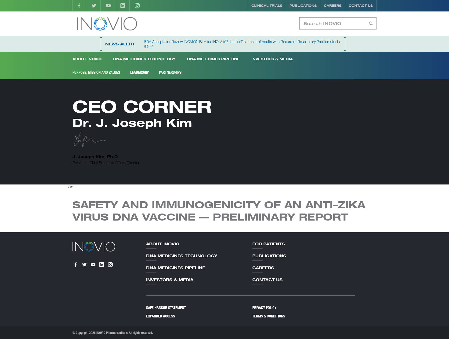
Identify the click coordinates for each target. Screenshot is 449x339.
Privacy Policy (264, 308)
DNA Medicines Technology (144, 59)
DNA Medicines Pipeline (213, 59)
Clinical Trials (266, 5)
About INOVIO (86, 59)
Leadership (139, 72)
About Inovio (162, 244)
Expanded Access (160, 316)
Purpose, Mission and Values (96, 72)
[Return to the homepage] (106, 24)
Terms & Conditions (268, 316)
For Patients (268, 244)
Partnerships (170, 72)
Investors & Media (272, 59)
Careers (333, 5)
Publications (303, 5)
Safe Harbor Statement (166, 308)
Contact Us (361, 5)
